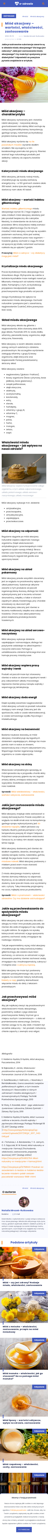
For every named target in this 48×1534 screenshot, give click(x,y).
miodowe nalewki (10, 861)
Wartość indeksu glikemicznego (17, 208)
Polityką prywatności (18, 1510)
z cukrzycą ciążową (26, 965)
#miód (25, 16)
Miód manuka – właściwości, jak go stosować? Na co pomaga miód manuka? (23, 1376)
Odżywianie (8, 16)
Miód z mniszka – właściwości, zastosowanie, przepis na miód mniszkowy (20, 1329)
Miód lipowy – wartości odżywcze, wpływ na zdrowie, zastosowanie (22, 1421)
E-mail (17, 1214)
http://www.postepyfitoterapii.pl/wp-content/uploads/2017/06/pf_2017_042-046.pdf (21, 1133)
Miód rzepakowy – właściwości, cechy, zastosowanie (20, 1465)
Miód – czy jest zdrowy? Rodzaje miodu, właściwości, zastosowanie (22, 1284)
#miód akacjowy (37, 16)
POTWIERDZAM (24, 1529)
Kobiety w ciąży (9, 980)
